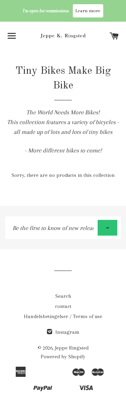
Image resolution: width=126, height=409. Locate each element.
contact (63, 306)
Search (63, 296)
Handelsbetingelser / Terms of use (63, 316)
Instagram (66, 332)
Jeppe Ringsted (72, 348)
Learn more (88, 10)
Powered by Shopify (63, 356)
